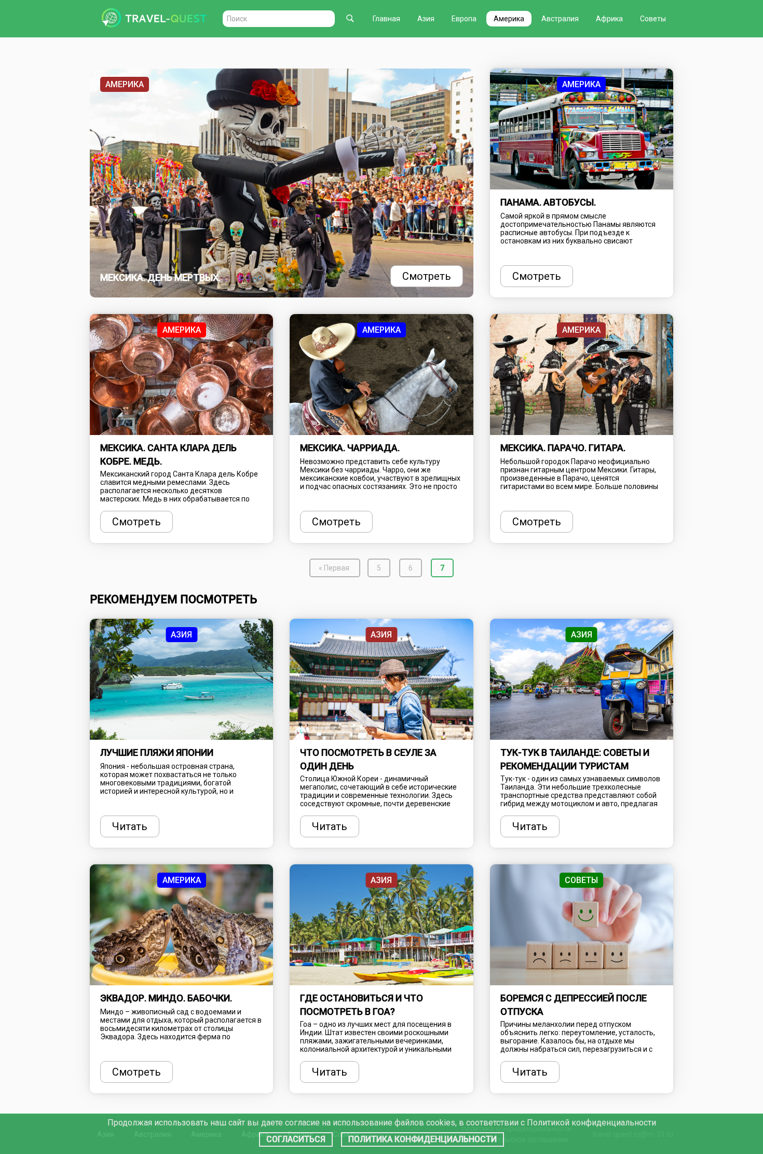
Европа (464, 19)
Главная (386, 19)
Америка (509, 19)
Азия (425, 19)
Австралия (560, 19)
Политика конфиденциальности (422, 1139)
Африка (609, 19)
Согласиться (295, 1139)
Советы (653, 19)
